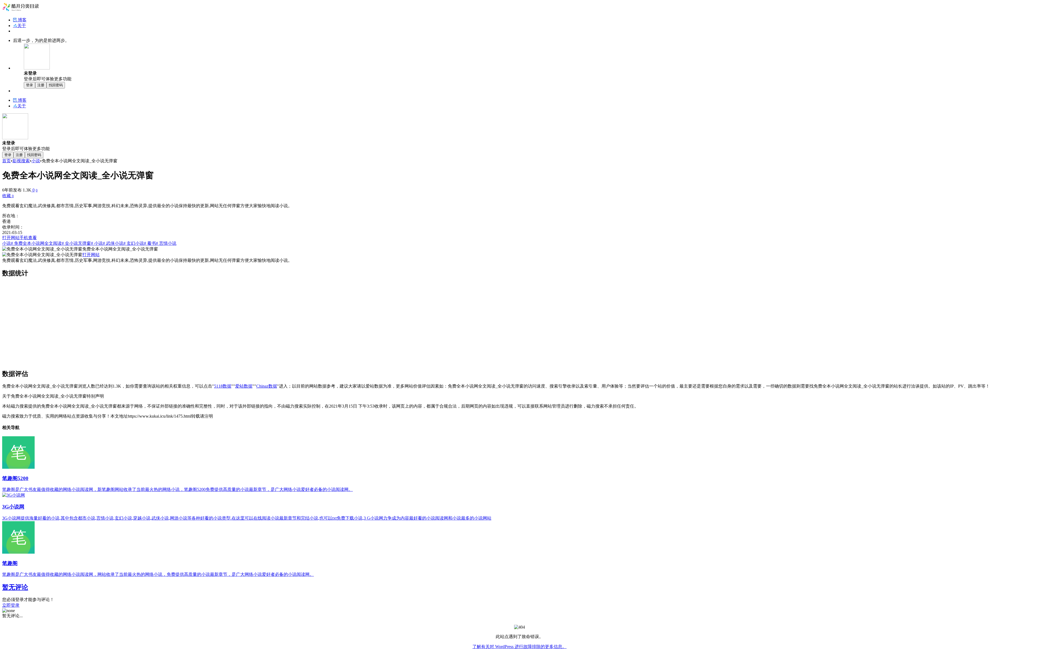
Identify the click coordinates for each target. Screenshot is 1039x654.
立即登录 (10, 605)
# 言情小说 (166, 243)
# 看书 (150, 243)
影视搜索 (21, 160)
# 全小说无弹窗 (76, 243)
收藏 (8, 195)
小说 (35, 160)
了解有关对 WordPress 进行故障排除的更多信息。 (519, 646)
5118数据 (222, 386)
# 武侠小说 (113, 243)
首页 (6, 160)
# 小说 (97, 243)
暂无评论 (15, 587)
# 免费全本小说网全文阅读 (36, 243)
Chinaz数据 (266, 386)
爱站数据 (243, 386)
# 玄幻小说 (133, 243)
